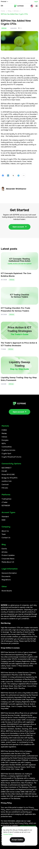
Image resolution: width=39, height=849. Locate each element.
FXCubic (5, 488)
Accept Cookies (17, 840)
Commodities (7, 447)
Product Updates (8, 555)
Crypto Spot (6, 453)
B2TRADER (6, 505)
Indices (4, 437)
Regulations (6, 580)
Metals (4, 433)
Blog (9, 11)
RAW (3, 520)
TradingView (6, 499)
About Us (5, 531)
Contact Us (6, 538)
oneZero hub (6, 481)
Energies (5, 440)
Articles (16, 11)
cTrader (5, 502)
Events (4, 549)
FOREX (4, 430)
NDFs (4, 443)
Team (4, 534)
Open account (19, 227)
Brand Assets (7, 591)
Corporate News (8, 559)
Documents (6, 576)
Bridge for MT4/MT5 (9, 478)
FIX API (4, 471)
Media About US (8, 562)
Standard (5, 517)
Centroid (5, 484)
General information (9, 573)
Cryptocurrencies (8, 450)
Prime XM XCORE (8, 474)
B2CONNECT (6, 468)
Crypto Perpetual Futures (11, 457)
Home (3, 11)
